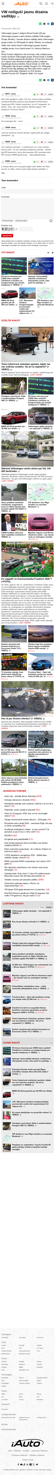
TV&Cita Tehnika (24, 1383)
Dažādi (3, 1386)
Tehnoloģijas (6, 1374)
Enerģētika (4, 1378)
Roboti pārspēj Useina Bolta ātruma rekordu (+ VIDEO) (39, 780)
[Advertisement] (27, 1184)
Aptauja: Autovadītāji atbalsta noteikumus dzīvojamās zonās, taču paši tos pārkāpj (39, 279)
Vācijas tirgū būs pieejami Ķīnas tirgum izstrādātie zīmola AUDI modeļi (40, 646)
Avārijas (21, 1361)
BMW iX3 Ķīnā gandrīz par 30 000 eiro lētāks (8, 302)
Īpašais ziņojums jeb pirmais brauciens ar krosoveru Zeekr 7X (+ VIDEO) (11, 647)
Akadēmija (4, 1364)
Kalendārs (40, 1399)
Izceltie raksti (10, 320)
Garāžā (39, 1364)
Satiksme (22, 1364)
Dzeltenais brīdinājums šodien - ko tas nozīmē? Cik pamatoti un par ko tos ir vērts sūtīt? (26, 830)
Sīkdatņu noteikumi (37, 1455)
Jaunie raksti (11, 1042)
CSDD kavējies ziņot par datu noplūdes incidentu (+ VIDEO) (13, 535)
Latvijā (3, 1345)
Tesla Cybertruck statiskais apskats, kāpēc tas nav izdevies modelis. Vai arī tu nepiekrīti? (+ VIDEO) (25, 367)
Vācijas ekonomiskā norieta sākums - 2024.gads (27, 819)
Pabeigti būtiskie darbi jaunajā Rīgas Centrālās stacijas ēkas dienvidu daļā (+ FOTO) (30, 1071)
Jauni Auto (22, 1337)
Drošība (4, 1361)
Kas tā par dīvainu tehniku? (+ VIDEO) (21, 718)
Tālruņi (21, 1378)
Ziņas (3, 1342)
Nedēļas (49, 907)
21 (45, 676)
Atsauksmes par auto (8, 1417)
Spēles (39, 1380)
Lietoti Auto (4, 1337)
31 (11, 369)
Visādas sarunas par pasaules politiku (24, 879)
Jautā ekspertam (8, 1429)
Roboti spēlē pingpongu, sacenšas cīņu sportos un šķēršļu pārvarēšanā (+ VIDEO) (40, 753)
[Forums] (41, 3)
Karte (3, 1370)
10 (9, 537)
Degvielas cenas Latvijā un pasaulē (22, 810)
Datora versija (28, 1460)
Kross (21, 1394)
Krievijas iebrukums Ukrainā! (20, 800)
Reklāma (17, 1451)
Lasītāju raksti (41, 1417)
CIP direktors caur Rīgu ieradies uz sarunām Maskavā (45, 302)
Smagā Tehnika (6, 1351)
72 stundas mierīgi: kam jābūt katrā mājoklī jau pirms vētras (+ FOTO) (12, 674)
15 (43, 719)
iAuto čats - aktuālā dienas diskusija (23, 796)
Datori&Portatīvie (42, 1378)
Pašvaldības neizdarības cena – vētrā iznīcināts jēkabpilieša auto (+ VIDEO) (30, 987)
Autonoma (40, 1337)
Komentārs (5, 197)
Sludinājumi (6, 1334)
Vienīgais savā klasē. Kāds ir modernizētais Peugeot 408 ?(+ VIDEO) (13, 398)
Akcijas (4, 1424)
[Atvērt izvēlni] (3, 3)
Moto (3, 1348)
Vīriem (4, 1358)
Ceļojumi (4, 1367)
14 (9, 511)
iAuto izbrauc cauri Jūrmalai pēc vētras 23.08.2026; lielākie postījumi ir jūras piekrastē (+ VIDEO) (14, 781)
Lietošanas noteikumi (39, 1451)
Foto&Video (5, 1383)
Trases (21, 1399)
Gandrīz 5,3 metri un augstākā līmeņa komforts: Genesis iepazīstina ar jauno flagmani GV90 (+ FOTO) (29, 1010)
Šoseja (39, 1394)
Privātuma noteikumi (20, 1455)
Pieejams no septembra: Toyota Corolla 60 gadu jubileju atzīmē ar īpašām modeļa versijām (31, 1147)
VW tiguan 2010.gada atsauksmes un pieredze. (27, 889)
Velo (20, 1348)
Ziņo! (10, 1451)
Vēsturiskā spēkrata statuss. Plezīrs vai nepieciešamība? (21, 884)
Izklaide (39, 1345)
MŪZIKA (10, 835)
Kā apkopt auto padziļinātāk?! (18, 839)
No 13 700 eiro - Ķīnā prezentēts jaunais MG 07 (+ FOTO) (14, 752)
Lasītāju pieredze (8, 1414)
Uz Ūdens (40, 1348)
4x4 (2, 1397)
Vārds (3, 188)
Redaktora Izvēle (24, 1353)
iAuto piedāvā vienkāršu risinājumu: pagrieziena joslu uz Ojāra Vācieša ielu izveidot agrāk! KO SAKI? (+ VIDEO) (14, 506)
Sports (4, 1391)
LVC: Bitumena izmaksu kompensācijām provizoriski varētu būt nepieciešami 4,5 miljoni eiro (26, 306)
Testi (38, 1351)
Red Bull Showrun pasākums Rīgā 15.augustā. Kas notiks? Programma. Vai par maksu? (26, 894)
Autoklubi (40, 1367)
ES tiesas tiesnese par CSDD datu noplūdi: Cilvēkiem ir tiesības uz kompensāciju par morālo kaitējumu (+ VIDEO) (12, 280)
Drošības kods (7, 226)
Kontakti (26, 1451)
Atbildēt (50, 94)
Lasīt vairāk (36, 375)
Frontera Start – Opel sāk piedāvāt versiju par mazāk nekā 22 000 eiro (40, 674)
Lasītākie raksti (13, 903)
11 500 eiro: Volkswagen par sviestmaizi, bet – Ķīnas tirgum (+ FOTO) (32, 966)
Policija (39, 1361)
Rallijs (3, 1394)
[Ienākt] (52, 3)
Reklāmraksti (5, 1353)
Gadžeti (39, 1383)
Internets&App (23, 1380)
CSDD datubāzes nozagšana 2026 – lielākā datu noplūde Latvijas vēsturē (25, 856)
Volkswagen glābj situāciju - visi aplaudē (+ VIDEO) (40, 427)
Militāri (21, 1367)
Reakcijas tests (24, 1370)
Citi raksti (8, 252)
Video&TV (5, 1404)
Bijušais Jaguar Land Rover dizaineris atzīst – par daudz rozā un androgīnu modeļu (41, 535)
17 (51, 428)
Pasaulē (21, 1345)
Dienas (42, 907)
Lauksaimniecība (24, 1351)
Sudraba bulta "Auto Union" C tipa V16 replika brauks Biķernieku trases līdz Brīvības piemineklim (27, 874)
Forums (4, 1409)
